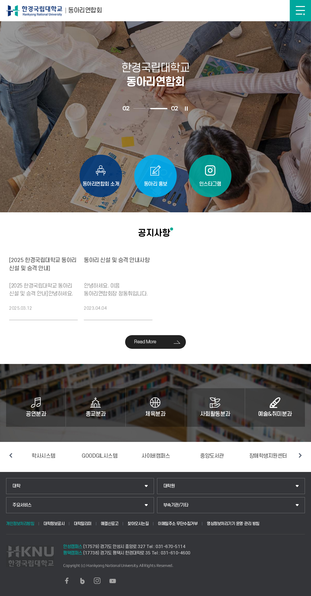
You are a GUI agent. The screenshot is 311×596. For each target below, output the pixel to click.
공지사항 (154, 232)
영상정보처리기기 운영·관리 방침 (233, 523)
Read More (145, 342)
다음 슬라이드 (300, 455)
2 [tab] (158, 108)
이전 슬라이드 (10, 455)
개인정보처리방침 (20, 523)
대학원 (169, 486)
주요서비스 (22, 505)
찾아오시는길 (138, 523)
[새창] (67, 581)
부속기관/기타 (175, 505)
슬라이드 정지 (186, 108)
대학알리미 (82, 523)
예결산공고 (109, 523)
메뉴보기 (300, 10)
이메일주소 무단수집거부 (177, 523)
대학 (16, 486)
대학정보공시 (53, 523)
